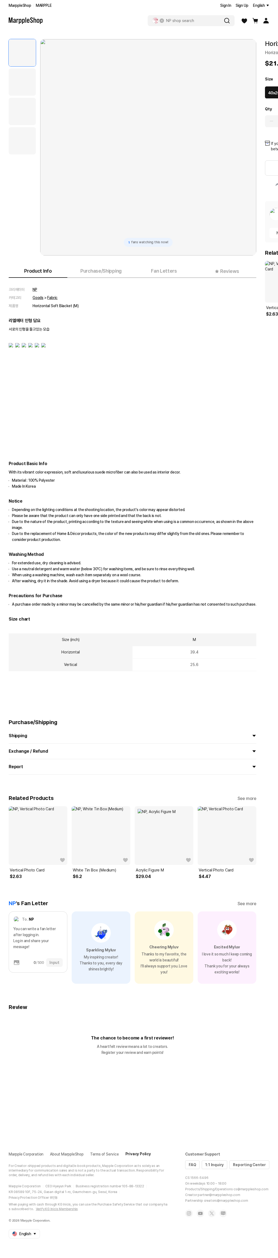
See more (247, 798)
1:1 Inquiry (214, 1165)
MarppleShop (20, 5)
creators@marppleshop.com (226, 1201)
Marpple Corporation (26, 1154)
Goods (38, 297)
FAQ (192, 1165)
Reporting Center (249, 1165)
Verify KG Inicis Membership (57, 1209)
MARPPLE (44, 5)
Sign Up (242, 5)
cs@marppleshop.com (250, 1189)
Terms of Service (104, 1154)
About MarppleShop (67, 1154)
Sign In (225, 5)
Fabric (52, 297)
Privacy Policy (138, 1154)
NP (35, 289)
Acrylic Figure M (150, 870)
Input (54, 962)
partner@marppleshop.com (219, 1195)
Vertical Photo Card (27, 870)
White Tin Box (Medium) (94, 870)
